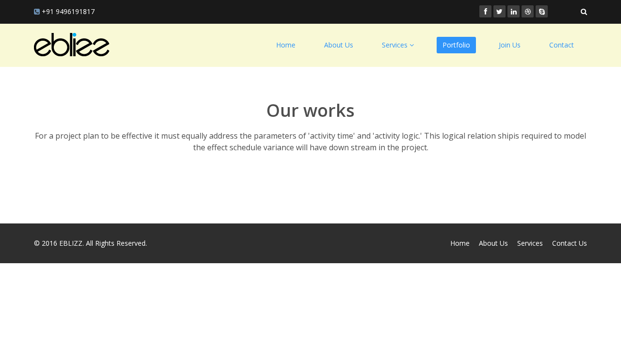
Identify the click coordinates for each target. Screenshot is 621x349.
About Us (338, 44)
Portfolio (456, 44)
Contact (561, 44)
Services (530, 243)
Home (285, 44)
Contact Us (569, 243)
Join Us (510, 44)
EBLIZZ (70, 243)
